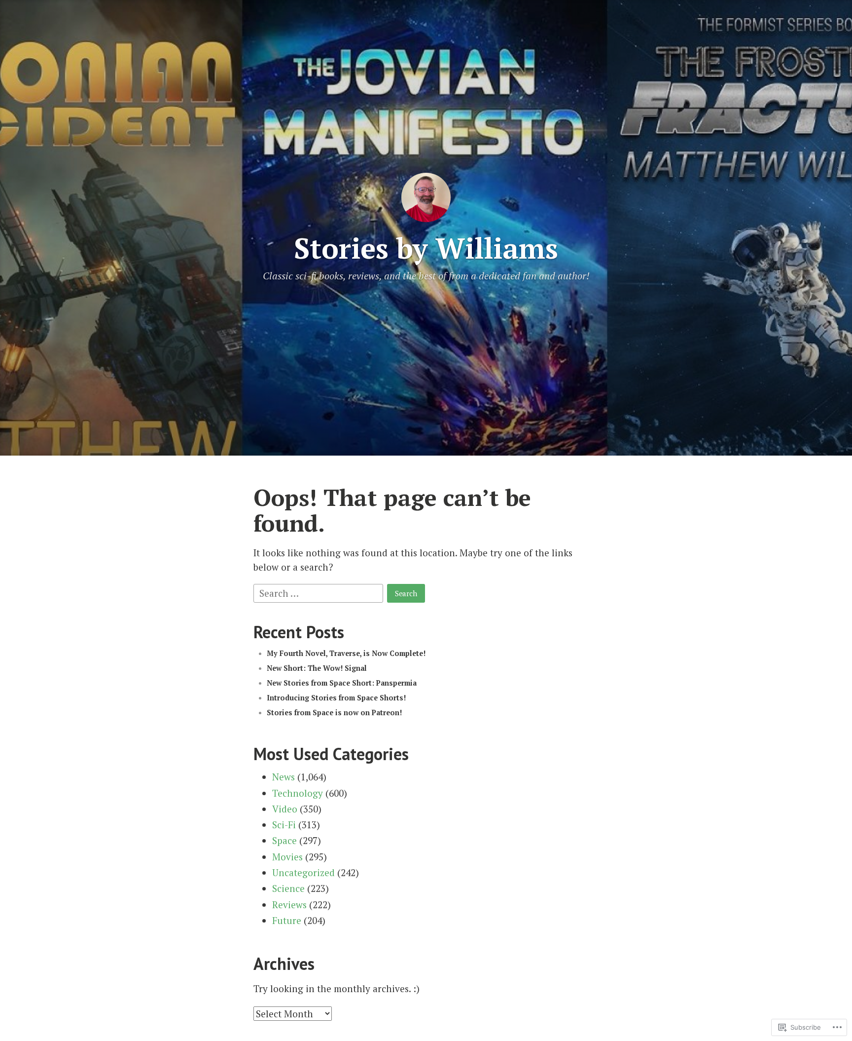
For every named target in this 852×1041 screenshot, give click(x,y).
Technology (297, 793)
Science (288, 888)
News (283, 777)
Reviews (289, 904)
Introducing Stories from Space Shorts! (336, 697)
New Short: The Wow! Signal (317, 668)
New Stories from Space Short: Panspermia (342, 683)
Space (284, 840)
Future (286, 920)
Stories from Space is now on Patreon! (334, 712)
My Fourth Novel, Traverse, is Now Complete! (346, 653)
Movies (287, 856)
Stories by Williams (426, 248)
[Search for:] (319, 591)
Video (284, 809)
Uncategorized (303, 872)
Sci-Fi (284, 824)
